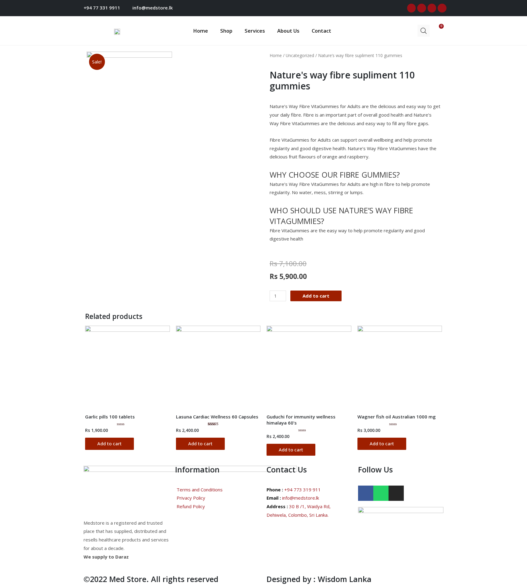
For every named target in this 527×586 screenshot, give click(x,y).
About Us (288, 30)
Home (200, 30)
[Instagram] (432, 8)
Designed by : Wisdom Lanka (319, 579)
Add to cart (316, 296)
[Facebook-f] (411, 8)
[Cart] (437, 30)
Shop (226, 30)
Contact (321, 30)
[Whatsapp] (442, 8)
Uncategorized (300, 55)
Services (255, 30)
